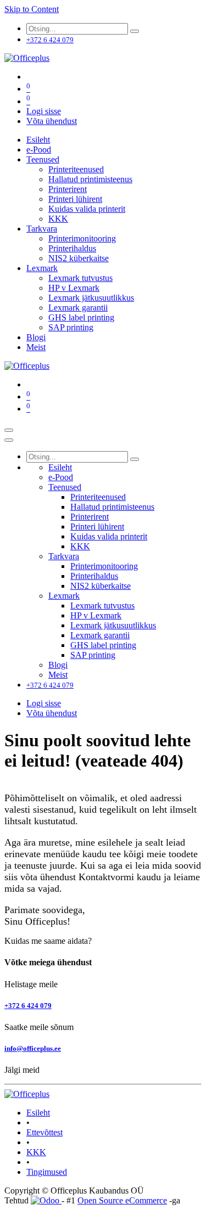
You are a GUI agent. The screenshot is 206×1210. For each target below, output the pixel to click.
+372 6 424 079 (28, 1005)
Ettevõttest (44, 1132)
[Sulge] (8, 440)
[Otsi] (134, 31)
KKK (36, 1152)
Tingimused (46, 1172)
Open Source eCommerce (122, 1200)
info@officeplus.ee (32, 1048)
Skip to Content (31, 9)
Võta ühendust (51, 121)
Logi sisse (43, 111)
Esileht (38, 1112)
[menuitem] (38, 139)
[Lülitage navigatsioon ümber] (8, 430)
